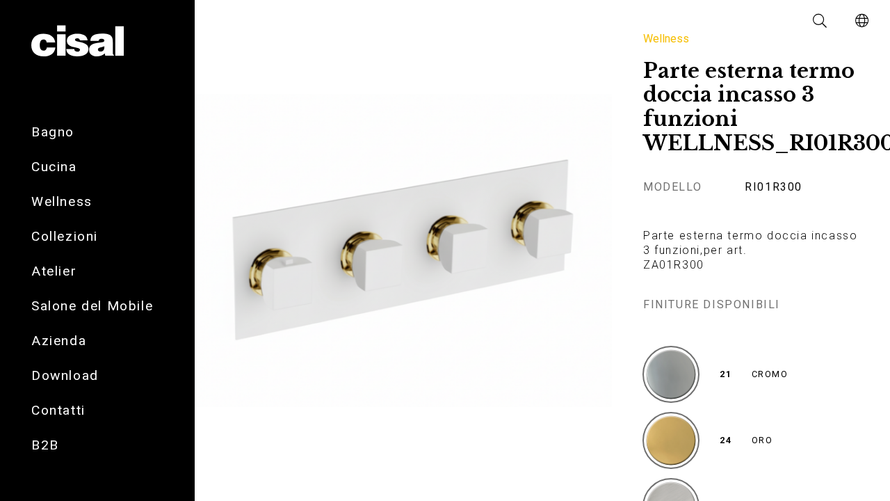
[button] (820, 21)
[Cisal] (77, 42)
